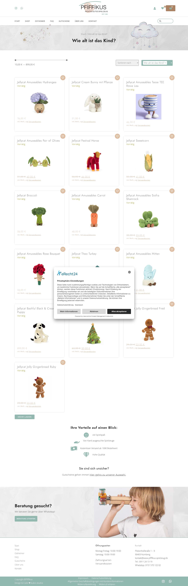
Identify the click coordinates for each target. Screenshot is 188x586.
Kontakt (93, 21)
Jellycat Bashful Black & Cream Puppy (36, 310)
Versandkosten (35, 121)
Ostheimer (40, 21)
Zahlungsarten (103, 560)
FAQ (52, 21)
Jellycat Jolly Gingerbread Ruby (36, 367)
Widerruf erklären (107, 584)
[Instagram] (16, 8)
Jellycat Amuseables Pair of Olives (38, 140)
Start (17, 21)
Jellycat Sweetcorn (137, 140)
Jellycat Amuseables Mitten (143, 254)
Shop (27, 21)
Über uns (79, 21)
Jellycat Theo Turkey (84, 254)
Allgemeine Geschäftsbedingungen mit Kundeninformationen (95, 581)
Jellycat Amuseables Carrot (88, 195)
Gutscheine (64, 21)
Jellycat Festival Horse (85, 140)
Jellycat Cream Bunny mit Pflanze (92, 82)
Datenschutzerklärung (101, 578)
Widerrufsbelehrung (87, 584)
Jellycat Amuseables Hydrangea (36, 82)
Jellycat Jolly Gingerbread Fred (145, 308)
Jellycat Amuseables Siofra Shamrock (142, 197)
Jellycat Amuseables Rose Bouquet (38, 254)
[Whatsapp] (21, 8)
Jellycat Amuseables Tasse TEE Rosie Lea (145, 84)
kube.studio (37, 583)
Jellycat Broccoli (27, 195)
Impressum (83, 578)
